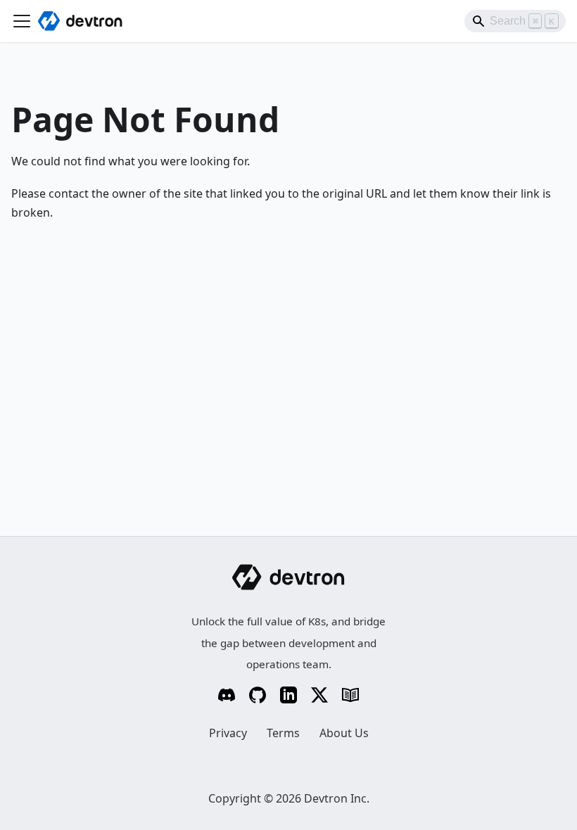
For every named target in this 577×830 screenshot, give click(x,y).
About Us (344, 733)
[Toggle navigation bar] (21, 21)
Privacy (228, 733)
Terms (283, 733)
